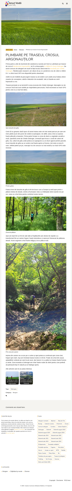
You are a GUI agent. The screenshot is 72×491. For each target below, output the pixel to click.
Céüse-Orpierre (62, 426)
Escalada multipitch (53, 444)
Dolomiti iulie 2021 (43, 438)
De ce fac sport (10, 433)
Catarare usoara (49, 423)
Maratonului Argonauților (21, 66)
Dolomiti (48, 429)
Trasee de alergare (59, 456)
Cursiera (53, 426)
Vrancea (57, 459)
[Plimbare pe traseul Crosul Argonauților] (36, 25)
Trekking (40, 459)
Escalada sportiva (43, 447)
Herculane (61, 447)
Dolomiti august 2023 (44, 432)
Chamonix (59, 423)
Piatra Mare (52, 453)
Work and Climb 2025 (44, 462)
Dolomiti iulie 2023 (43, 441)
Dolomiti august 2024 (58, 432)
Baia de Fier (61, 420)
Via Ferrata (49, 459)
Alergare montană (43, 420)
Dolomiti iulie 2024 (56, 441)
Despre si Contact (19, 429)
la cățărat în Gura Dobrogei (53, 66)
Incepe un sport (49, 450)
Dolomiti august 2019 (59, 429)
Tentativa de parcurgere (45, 456)
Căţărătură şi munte (16, 471)
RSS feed (67, 480)
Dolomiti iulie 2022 (56, 438)
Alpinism (53, 420)
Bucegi (40, 423)
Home (15, 49)
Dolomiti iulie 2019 (43, 435)
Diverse (27, 471)
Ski (59, 453)
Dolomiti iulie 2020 (56, 435)
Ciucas (66, 423)
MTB (57, 450)
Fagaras (53, 447)
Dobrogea (13, 389)
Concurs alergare (43, 426)
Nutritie (63, 450)
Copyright (52, 480)
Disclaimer (59, 480)
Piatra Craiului (42, 453)
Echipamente (42, 444)
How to (40, 450)
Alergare (21, 49)
